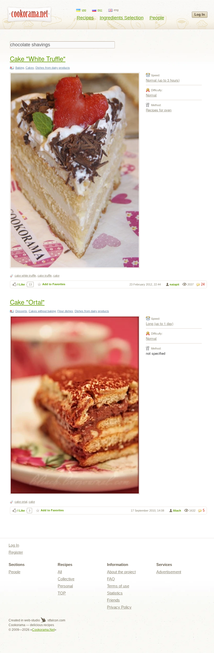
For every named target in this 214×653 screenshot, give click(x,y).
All (60, 572)
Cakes (30, 67)
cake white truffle (25, 275)
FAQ (111, 579)
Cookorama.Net (43, 630)
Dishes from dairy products (52, 67)
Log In (199, 14)
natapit (174, 284)
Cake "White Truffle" (38, 58)
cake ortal (21, 501)
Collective (66, 579)
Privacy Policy (119, 607)
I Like (21, 284)
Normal (151, 95)
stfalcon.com (56, 620)
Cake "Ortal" (27, 301)
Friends (113, 600)
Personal (65, 586)
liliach (177, 510)
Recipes (85, 17)
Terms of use (118, 586)
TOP (62, 593)
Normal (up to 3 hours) (163, 80)
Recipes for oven (158, 109)
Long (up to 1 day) (159, 323)
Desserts (21, 311)
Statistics (115, 593)
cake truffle (45, 275)
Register (16, 552)
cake (56, 275)
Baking (19, 67)
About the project (121, 572)
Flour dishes (65, 311)
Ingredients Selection (122, 17)
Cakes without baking (42, 311)
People (157, 17)
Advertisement (168, 572)
